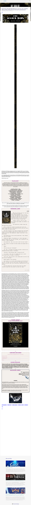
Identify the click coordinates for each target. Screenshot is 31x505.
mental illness (21, 405)
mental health (14, 405)
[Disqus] (15, 423)
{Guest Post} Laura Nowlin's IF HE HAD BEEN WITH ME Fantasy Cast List (15, 480)
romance (26, 405)
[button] (2, 12)
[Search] (29, 1)
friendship (9, 405)
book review (4, 405)
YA (2, 406)
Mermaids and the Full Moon (9, 467)
